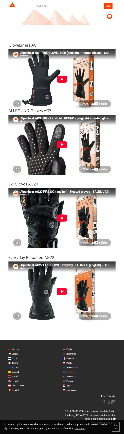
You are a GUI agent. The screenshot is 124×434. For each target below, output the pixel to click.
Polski (69, 363)
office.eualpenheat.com (99, 419)
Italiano (15, 363)
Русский (15, 367)
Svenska (70, 372)
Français (70, 358)
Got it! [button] (116, 427)
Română (15, 390)
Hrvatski (15, 381)
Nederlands (71, 354)
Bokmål (15, 376)
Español (15, 372)
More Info (80, 428)
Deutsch (15, 349)
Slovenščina (71, 367)
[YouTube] (108, 402)
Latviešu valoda (18, 385)
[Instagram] (113, 402)
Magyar (69, 381)
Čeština (15, 354)
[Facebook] (104, 402)
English (69, 349)
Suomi (14, 358)
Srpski (69, 385)
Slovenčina (71, 376)
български (71, 390)
